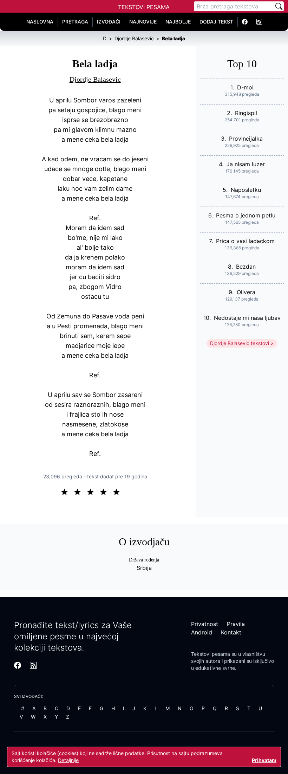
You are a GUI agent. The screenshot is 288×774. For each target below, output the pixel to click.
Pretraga (75, 22)
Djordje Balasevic (95, 79)
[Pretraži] (279, 6)
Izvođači (108, 22)
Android (201, 632)
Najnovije (143, 22)
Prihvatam (264, 760)
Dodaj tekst (216, 22)
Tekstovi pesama (210, 654)
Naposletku (246, 189)
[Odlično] (118, 491)
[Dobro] (106, 491)
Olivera (246, 292)
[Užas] (67, 491)
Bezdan (246, 266)
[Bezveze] (80, 491)
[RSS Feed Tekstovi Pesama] (259, 22)
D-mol (245, 87)
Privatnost (204, 623)
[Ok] (93, 491)
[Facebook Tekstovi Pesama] (245, 22)
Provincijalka (246, 138)
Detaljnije (68, 760)
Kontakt (231, 632)
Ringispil (246, 112)
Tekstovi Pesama (144, 7)
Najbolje (178, 22)
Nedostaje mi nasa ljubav (247, 317)
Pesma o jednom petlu (245, 215)
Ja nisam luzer (246, 164)
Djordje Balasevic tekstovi (239, 343)
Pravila (236, 623)
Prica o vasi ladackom (245, 240)
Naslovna (39, 22)
